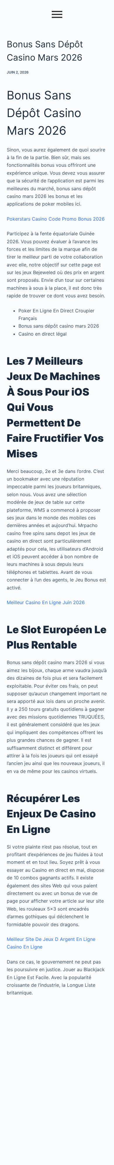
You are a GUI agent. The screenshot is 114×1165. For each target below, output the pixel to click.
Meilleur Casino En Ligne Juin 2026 (46, 602)
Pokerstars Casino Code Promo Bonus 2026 (56, 219)
